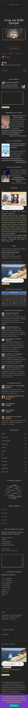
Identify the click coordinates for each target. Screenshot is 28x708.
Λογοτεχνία (4, 458)
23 (3, 303)
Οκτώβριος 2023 (14, 292)
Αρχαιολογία (4, 468)
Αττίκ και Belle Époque (14, 21)
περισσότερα (14, 48)
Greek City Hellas (14, 4)
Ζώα (2, 454)
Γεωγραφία (4, 465)
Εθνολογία (4, 461)
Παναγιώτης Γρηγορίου (15, 615)
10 (7, 300)
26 (14, 303)
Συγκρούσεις (4, 444)
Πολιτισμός (17, 53)
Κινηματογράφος (5, 440)
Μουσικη (11, 53)
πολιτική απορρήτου (16, 702)
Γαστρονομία (4, 471)
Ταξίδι (3, 434)
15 (24, 300)
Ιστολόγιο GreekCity (14, 617)
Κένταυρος (12, 619)
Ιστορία (4, 53)
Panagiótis (7, 57)
